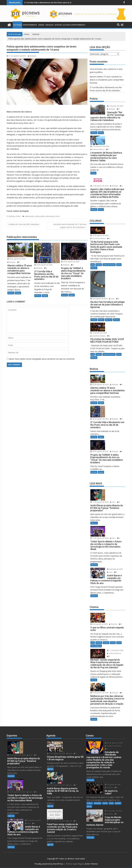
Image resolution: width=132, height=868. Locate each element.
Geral (119, 265)
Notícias (12, 216)
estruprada (50, 216)
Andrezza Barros (98, 149)
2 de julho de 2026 (113, 784)
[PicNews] (9, 24)
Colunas (94, 320)
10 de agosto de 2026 (100, 538)
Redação (33, 56)
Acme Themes (91, 863)
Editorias (17, 25)
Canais (41, 25)
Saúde (89, 806)
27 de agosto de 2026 (57, 753)
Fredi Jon (113, 624)
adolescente (29, 216)
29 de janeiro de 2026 (100, 693)
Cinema (98, 643)
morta (57, 216)
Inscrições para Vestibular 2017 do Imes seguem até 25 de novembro (69, 225)
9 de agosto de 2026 (100, 624)
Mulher (101, 320)
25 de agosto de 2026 (114, 743)
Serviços (49, 25)
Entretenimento (30, 25)
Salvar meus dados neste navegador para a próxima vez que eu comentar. (42, 358)
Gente (113, 643)
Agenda (50, 769)
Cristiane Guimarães (113, 746)
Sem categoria (96, 646)
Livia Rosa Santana (99, 238)
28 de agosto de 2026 (17, 259)
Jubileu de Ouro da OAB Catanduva (24, 224)
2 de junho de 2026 (116, 106)
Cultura (98, 265)
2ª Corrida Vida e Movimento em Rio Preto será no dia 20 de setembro (55, 2)
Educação (90, 780)
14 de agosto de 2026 (57, 821)
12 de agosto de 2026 (100, 502)
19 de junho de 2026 (114, 811)
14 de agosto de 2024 (100, 186)
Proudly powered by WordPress (48, 863)
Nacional (109, 320)
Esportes (94, 523)
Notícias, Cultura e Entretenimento (70, 25)
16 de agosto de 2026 (100, 235)
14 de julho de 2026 (99, 333)
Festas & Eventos (109, 265)
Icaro (112, 298)
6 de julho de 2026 (116, 569)
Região (18, 293)
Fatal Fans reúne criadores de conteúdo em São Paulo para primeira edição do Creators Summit (54, 815)
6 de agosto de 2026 (100, 298)
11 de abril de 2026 (116, 650)
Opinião (118, 803)
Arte (92, 265)
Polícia (18, 216)
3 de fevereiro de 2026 (100, 146)
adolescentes (40, 216)
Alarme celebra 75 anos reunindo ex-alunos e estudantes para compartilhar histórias (107, 79)
